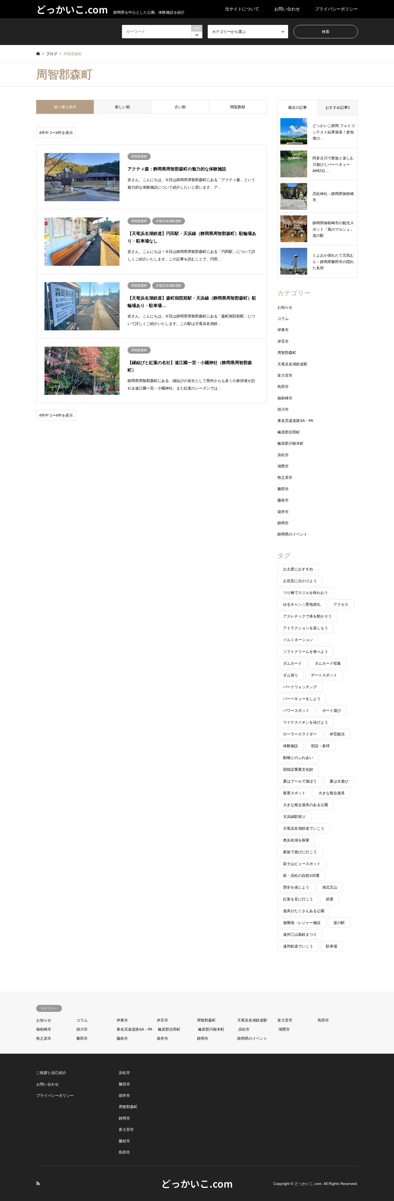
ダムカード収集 (328, 663)
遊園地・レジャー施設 (302, 923)
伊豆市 (283, 341)
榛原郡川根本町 (290, 443)
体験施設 (290, 746)
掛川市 (283, 409)
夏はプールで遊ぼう (300, 781)
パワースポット (296, 710)
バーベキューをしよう (302, 699)
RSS (38, 1183)
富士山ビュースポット (302, 864)
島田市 (283, 386)
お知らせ (284, 307)
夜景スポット (294, 793)
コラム (283, 318)
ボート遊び (331, 710)
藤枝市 (283, 500)
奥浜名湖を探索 (296, 840)
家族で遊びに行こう (300, 852)
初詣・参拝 (320, 746)
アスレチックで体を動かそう (307, 616)
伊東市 (283, 330)
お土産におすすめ (298, 569)
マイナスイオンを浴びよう (305, 722)
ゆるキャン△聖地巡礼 (302, 604)
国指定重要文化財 (298, 769)
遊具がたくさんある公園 (303, 911)
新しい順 (122, 107)
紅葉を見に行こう (298, 899)
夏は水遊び (339, 781)
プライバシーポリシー (336, 9)
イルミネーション (298, 640)
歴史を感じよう (296, 887)
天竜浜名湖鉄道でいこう (303, 828)
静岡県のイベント (292, 534)
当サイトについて (242, 9)
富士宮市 (284, 375)
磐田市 (283, 489)
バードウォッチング (300, 687)
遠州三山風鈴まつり (300, 934)
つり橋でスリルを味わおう (305, 592)
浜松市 (283, 455)
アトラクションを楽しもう (305, 628)
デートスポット (324, 675)
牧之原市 (284, 477)
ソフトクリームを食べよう (305, 651)
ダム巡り (290, 675)
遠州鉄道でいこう (298, 946)
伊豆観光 (337, 734)
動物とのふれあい (298, 757)
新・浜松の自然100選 (301, 875)
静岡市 (283, 523)
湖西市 (283, 466)
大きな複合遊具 (331, 793)
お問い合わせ (287, 9)
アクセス (340, 604)
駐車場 (331, 946)
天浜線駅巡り (294, 816)
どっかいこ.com (197, 1183)
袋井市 (283, 512)
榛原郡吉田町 (288, 432)
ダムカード (292, 663)
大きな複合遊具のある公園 (305, 805)
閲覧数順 (237, 107)
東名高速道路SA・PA (295, 420)
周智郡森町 (286, 352)
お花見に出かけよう (300, 581)
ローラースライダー (300, 734)
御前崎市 (284, 398)
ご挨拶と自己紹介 (51, 1073)
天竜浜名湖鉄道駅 (292, 364)
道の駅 (339, 923)
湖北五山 (329, 887)
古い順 (180, 107)
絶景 (329, 899)
